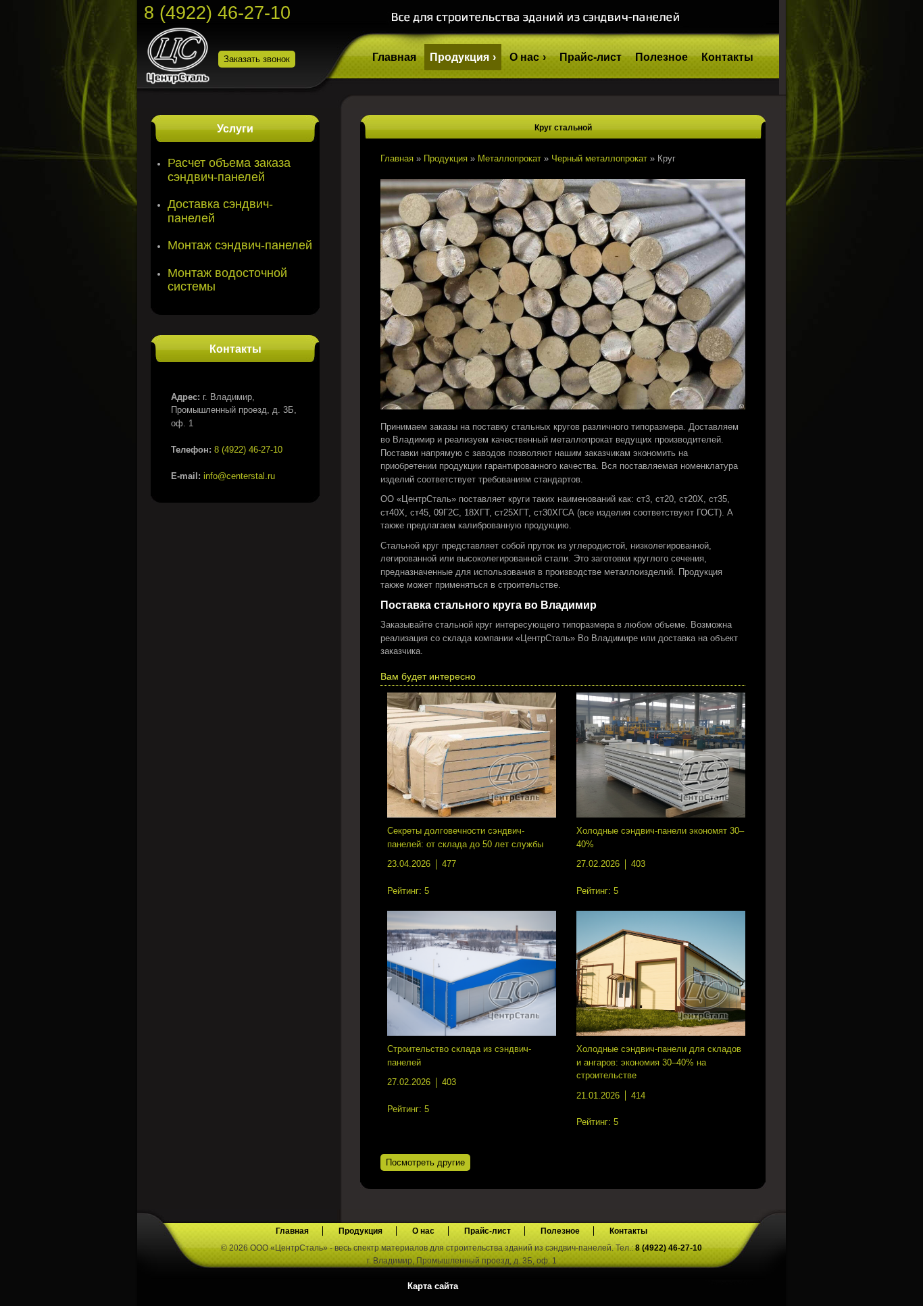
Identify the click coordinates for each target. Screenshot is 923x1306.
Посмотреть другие (425, 1162)
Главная (394, 57)
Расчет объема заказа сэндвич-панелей (229, 170)
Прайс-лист (590, 57)
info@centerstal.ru (239, 476)
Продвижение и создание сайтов (746, 1285)
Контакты (727, 57)
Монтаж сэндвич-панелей (240, 245)
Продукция (459, 57)
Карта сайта (432, 1286)
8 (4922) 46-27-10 (217, 13)
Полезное (661, 57)
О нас (524, 57)
